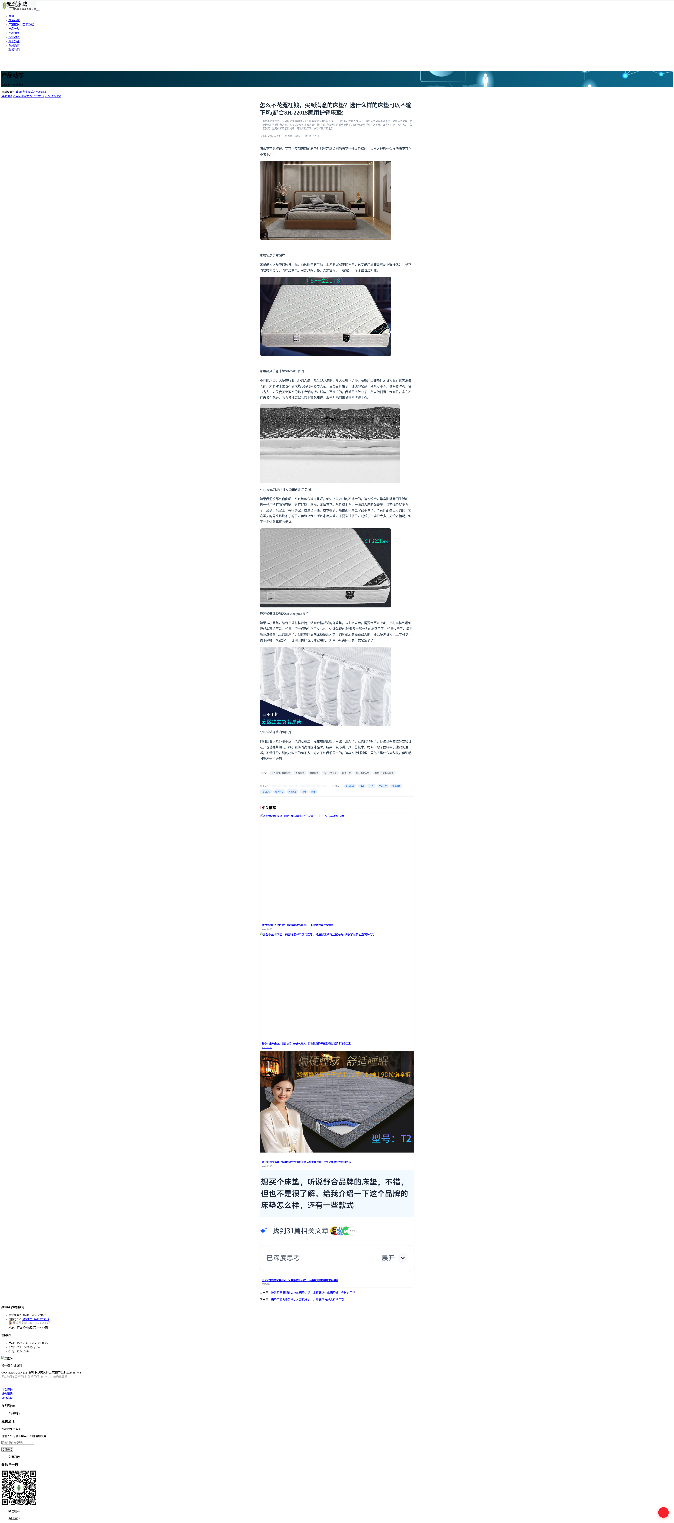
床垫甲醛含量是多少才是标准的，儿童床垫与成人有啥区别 (307, 1299)
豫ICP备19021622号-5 (35, 1319)
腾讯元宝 (292, 792)
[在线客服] (663, 1512)
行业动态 (14, 37)
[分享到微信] (274, 786)
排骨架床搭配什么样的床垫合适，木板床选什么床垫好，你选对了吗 (313, 1292)
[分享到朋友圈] (279, 786)
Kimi (362, 786)
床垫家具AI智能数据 (21, 24)
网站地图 (7, 1376)
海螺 (313, 792)
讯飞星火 (266, 792)
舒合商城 (14, 20)
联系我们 (14, 49)
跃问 (304, 792)
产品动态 (41, 91)
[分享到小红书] (307, 786)
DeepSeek (350, 786)
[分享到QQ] (291, 786)
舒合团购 (7, 1393)
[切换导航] (38, 10)
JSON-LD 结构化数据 (54, 1376)
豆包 (371, 786)
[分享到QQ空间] (296, 786)
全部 (6, 96)
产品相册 (14, 32)
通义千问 (279, 792)
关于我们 (20, 1376)
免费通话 (7, 1449)
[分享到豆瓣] (324, 786)
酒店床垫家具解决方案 (28, 96)
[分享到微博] (285, 786)
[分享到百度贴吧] (319, 786)
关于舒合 (14, 41)
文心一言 (383, 786)
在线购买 (14, 45)
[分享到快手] (313, 786)
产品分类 (14, 28)
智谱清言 (396, 786)
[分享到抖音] (302, 786)
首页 (11, 16)
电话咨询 (7, 1389)
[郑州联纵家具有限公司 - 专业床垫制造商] (19, 9)
